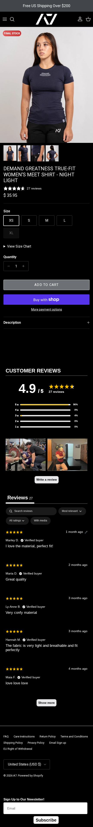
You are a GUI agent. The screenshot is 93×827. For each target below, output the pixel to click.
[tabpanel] (46, 609)
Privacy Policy (36, 742)
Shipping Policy (13, 742)
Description (12, 322)
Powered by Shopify (30, 775)
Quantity (9, 257)
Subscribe (46, 820)
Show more (46, 702)
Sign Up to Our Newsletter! (23, 799)
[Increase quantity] (24, 266)
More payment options (46, 309)
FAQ (6, 736)
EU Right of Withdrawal (17, 748)
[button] (46, 404)
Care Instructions (24, 736)
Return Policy (48, 736)
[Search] (14, 19)
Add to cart (46, 285)
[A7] (46, 19)
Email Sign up (57, 742)
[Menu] (5, 19)
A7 (15, 775)
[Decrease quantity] (7, 266)
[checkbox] (40, 521)
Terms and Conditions (74, 736)
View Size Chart (19, 246)
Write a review (46, 479)
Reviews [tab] (20, 497)
